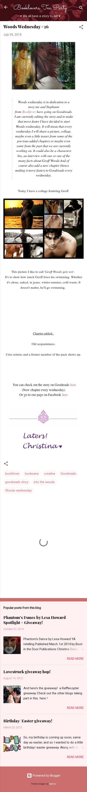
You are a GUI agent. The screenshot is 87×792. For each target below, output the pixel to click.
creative (49, 473)
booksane (32, 473)
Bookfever (29, 111)
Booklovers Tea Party (40, 8)
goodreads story (16, 482)
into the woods (44, 482)
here (73, 384)
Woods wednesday (18, 490)
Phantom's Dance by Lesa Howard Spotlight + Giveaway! (34, 620)
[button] (81, 27)
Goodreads (68, 473)
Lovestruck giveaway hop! (26, 671)
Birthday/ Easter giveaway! (27, 720)
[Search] (81, 8)
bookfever (12, 473)
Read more (75, 659)
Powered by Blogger (46, 775)
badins (52, 784)
